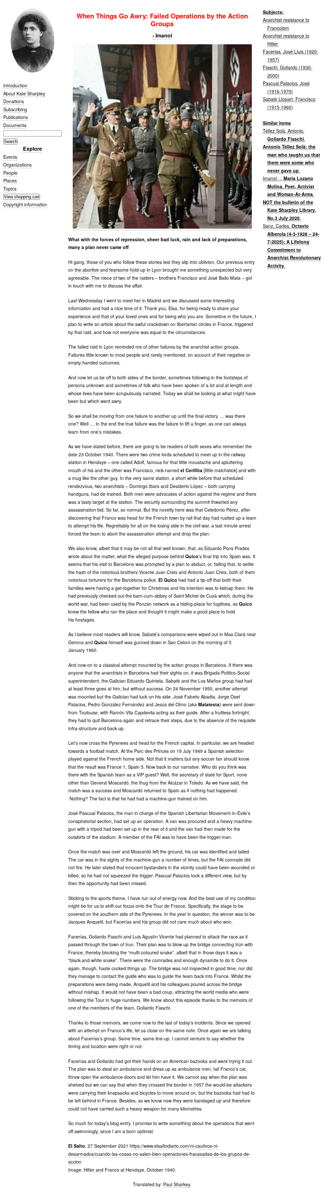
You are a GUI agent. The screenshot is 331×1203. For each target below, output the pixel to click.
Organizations (17, 164)
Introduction (15, 85)
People (10, 172)
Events (10, 157)
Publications (15, 117)
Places (10, 180)
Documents (15, 125)
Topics (9, 188)
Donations (13, 101)
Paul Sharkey (176, 1184)
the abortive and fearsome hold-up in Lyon (118, 269)
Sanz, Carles (276, 225)
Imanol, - (272, 178)
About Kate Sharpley (24, 93)
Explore (32, 148)
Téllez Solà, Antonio (283, 130)
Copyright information (25, 204)
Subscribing (15, 109)
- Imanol (162, 35)
